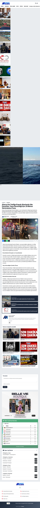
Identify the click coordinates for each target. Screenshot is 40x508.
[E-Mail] (9, 323)
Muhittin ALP (11, 316)
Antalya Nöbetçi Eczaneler (7, 491)
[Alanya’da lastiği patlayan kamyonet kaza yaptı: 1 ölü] (28, 333)
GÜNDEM (7, 6)
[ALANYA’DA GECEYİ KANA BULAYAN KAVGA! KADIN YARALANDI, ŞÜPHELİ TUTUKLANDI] (28, 359)
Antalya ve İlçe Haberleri (34, 6)
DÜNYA (21, 6)
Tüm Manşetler (5, 496)
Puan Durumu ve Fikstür (25, 493)
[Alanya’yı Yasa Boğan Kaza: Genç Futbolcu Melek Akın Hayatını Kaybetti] (11, 346)
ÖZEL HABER (12, 6)
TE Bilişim (22, 506)
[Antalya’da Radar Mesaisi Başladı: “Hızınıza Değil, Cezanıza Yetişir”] (11, 359)
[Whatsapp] (20, 487)
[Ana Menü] (37, 3)
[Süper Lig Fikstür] (36, 450)
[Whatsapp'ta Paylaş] (7, 241)
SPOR (17, 6)
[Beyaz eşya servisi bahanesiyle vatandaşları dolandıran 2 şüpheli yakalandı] (11, 333)
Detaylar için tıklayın (20, 446)
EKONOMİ (26, 6)
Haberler (3, 202)
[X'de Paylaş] (5, 241)
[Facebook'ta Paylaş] (3, 241)
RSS (8, 503)
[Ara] (35, 3)
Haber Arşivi (5, 498)
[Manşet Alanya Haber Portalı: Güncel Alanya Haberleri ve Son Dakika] (6, 3)
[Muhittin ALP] (5, 317)
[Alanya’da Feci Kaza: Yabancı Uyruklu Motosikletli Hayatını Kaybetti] (28, 346)
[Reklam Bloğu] (20, 404)
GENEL (2, 6)
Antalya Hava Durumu (25, 491)
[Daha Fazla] (9, 241)
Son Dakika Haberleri (25, 496)
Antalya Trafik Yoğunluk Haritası (8, 493)
